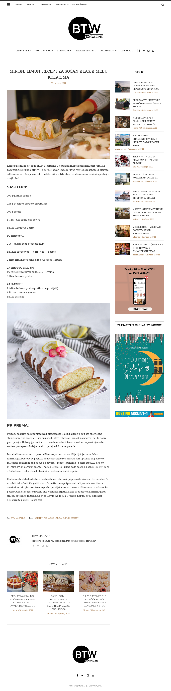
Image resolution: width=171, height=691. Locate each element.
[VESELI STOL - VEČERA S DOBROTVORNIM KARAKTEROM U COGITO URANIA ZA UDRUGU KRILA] (122, 231)
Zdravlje (63, 50)
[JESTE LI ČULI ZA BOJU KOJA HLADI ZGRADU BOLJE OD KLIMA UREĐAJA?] (122, 178)
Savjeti (136, 110)
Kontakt (31, 4)
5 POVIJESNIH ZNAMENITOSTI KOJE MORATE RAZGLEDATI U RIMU (146, 140)
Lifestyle (22, 50)
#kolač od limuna (53, 518)
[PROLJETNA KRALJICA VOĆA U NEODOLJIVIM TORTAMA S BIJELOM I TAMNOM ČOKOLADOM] (22, 582)
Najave (136, 219)
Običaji (136, 92)
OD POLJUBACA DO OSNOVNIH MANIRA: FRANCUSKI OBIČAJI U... (146, 85)
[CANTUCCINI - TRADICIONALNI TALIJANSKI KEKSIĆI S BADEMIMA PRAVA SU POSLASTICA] (58, 582)
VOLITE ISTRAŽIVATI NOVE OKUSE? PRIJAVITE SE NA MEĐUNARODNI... (148, 212)
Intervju (127, 50)
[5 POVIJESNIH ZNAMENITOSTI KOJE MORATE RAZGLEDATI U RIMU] (122, 139)
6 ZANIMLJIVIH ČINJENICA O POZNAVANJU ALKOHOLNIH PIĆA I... (148, 248)
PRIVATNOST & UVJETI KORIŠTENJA (71, 4)
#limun (66, 518)
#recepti (75, 518)
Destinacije (120, 149)
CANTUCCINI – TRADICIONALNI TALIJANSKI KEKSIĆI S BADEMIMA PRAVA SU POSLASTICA (58, 602)
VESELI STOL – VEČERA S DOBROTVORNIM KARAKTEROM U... (147, 230)
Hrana (14, 610)
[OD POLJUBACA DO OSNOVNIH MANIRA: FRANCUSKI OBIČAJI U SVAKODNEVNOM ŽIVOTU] (122, 86)
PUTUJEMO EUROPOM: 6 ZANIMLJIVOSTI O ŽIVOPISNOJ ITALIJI (146, 194)
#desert (39, 518)
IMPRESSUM (46, 4)
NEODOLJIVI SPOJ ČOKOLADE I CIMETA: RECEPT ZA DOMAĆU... (145, 121)
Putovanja (43, 50)
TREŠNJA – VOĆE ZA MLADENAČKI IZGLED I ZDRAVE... (145, 160)
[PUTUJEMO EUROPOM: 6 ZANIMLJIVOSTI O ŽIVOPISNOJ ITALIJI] (122, 195)
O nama (18, 4)
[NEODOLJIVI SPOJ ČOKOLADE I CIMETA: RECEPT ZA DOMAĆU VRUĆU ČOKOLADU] (122, 122)
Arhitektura (138, 181)
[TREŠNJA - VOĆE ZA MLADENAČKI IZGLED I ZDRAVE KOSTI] (122, 160)
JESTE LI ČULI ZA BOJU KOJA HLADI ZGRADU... (145, 176)
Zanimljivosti (86, 50)
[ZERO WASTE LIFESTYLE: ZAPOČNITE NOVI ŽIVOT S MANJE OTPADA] (122, 104)
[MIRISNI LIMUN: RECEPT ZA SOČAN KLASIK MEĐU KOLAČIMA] (58, 126)
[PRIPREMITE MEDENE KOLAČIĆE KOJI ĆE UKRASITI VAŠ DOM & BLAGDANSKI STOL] (94, 582)
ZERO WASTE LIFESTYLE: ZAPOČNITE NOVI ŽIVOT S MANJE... (147, 103)
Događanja (107, 50)
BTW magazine (18, 518)
